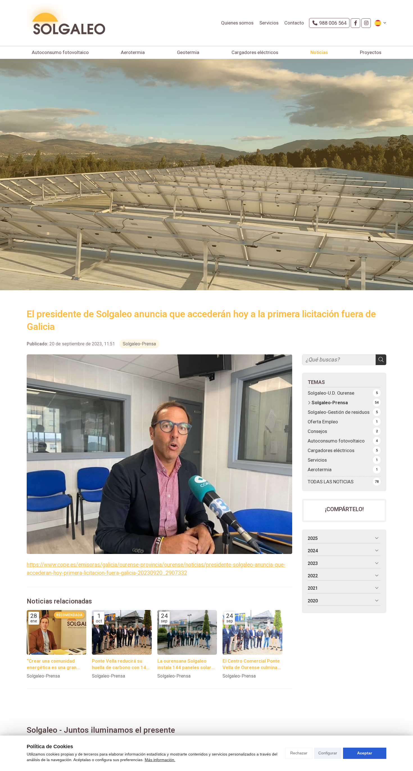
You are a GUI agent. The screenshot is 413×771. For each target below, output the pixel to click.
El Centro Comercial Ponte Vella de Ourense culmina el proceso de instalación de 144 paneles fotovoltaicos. (251, 664)
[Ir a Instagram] (366, 23)
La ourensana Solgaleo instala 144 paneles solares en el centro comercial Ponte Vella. (187, 664)
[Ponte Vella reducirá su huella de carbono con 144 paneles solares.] (121, 632)
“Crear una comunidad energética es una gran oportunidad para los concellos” (51, 664)
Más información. (160, 759)
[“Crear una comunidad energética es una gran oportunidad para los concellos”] (56, 632)
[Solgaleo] (66, 23)
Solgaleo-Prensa (139, 344)
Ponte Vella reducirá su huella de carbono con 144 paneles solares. (120, 664)
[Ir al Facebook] (355, 23)
